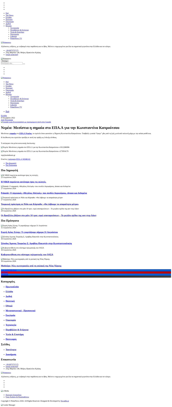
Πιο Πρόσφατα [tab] (11, 165)
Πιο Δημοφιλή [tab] (11, 163)
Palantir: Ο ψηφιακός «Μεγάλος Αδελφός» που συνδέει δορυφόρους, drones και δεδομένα (44, 193)
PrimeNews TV (16, 38)
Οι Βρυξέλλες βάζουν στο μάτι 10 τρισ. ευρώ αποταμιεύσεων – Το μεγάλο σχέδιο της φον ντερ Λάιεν (48, 215)
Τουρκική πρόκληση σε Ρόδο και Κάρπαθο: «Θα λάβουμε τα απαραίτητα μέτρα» (40, 204)
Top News (9, 15)
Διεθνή (8, 24)
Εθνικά (9, 306)
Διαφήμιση (11, 354)
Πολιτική (9, 19)
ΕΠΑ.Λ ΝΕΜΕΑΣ (23, 159)
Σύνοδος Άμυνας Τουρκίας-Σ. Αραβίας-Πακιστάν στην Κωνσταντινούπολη (36, 243)
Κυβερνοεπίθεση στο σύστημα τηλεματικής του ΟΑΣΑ (27, 254)
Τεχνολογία (14, 28)
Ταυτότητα (11, 349)
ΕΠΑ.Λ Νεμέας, (25, 133)
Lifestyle (13, 36)
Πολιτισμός (14, 34)
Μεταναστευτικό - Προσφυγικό (20, 310)
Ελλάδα (8, 17)
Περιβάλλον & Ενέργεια (19, 30)
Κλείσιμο (5, 61)
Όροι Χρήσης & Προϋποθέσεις (17, 397)
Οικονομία (10, 22)
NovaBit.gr (65, 401)
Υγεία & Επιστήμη (17, 32)
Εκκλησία (10, 315)
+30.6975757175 (12, 50)
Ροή (7, 13)
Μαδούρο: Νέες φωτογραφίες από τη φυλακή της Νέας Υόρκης (31, 266)
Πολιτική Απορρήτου (13, 395)
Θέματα (8, 26)
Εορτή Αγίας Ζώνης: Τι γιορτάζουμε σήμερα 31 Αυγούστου (29, 232)
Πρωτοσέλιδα (12, 286)
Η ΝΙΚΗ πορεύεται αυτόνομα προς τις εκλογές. (23, 182)
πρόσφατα (12, 159)
